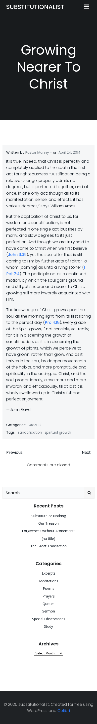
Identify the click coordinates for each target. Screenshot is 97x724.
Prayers (49, 596)
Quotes (35, 425)
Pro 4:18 (52, 322)
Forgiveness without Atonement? (48, 530)
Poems (48, 588)
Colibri (63, 711)
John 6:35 (17, 254)
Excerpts (48, 573)
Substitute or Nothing (48, 515)
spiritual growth (58, 432)
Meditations (48, 581)
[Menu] (86, 6)
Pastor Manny (37, 152)
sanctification (30, 432)
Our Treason (48, 523)
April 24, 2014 (69, 152)
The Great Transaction (48, 546)
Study (48, 626)
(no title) (48, 538)
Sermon (48, 611)
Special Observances (48, 618)
